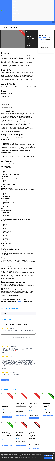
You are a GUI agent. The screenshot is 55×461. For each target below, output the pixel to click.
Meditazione (29, 32)
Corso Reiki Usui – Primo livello (20, 404)
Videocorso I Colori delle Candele (46, 405)
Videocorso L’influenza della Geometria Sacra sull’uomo (6, 434)
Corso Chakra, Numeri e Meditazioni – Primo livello (33, 406)
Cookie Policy (6, 455)
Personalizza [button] (48, 455)
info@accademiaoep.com (8, 302)
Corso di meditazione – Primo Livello (5, 405)
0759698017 (19, 301)
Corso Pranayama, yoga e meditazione (21, 434)
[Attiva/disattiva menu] (51, 13)
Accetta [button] (48, 457)
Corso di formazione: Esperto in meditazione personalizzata (33, 435)
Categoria (28, 31)
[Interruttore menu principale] (53, 22)
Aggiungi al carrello (7, 416)
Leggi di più (5, 380)
